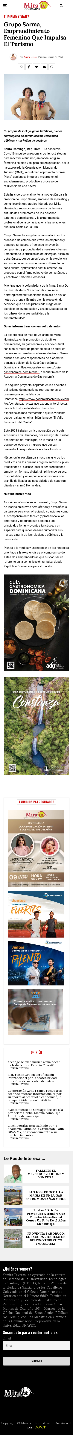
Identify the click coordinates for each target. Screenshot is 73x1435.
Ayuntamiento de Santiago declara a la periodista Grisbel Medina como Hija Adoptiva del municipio (35, 1113)
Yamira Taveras (30, 56)
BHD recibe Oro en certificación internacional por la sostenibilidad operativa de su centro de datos (32, 1078)
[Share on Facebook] (28, 66)
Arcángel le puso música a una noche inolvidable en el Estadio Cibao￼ (34, 1063)
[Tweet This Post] (36, 66)
